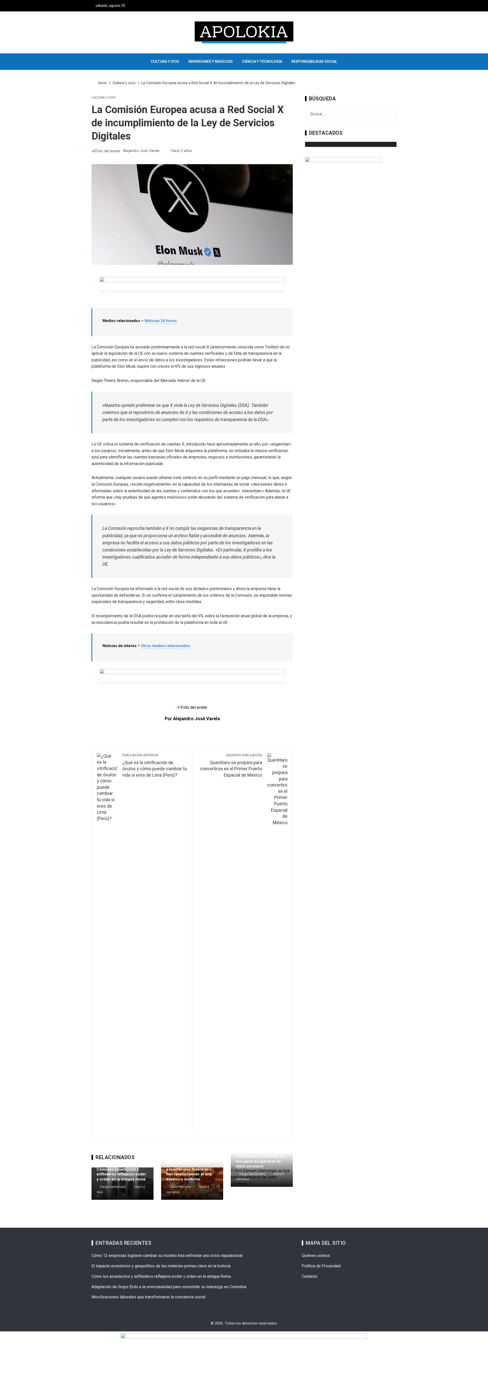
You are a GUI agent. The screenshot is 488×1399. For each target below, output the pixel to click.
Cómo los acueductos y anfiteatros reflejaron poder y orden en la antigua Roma (121, 1174)
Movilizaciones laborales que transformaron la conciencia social (148, 1297)
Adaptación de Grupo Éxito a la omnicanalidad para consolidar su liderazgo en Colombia (169, 1286)
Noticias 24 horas (161, 320)
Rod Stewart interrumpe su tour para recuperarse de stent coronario (260, 1161)
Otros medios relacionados (165, 645)
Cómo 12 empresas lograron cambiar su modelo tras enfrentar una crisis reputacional (167, 1255)
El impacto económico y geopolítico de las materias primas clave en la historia (161, 1266)
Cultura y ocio (104, 97)
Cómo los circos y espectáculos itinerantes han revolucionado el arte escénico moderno (189, 1171)
